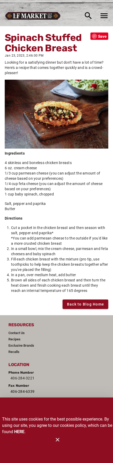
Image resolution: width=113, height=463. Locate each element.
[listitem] (16, 333)
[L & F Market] (34, 15)
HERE (19, 431)
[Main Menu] (104, 15)
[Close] (57, 439)
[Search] (88, 15)
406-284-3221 (22, 378)
